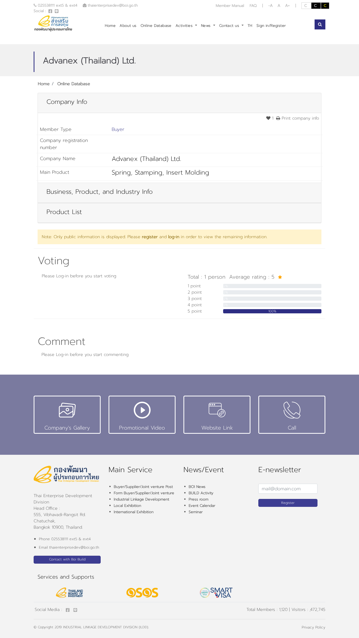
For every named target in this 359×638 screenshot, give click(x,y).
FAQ (253, 5)
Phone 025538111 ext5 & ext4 (65, 539)
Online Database (156, 25)
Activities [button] (185, 25)
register (150, 237)
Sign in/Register (271, 25)
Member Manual (230, 5)
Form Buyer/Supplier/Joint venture (144, 493)
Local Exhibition (127, 505)
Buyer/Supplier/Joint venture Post (143, 486)
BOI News (197, 486)
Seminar (196, 512)
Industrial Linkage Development (141, 499)
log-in (173, 237)
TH (250, 25)
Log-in (62, 276)
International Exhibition (133, 512)
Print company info (299, 118)
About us (128, 25)
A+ (287, 5)
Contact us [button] (230, 25)
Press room (198, 499)
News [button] (206, 25)
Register (288, 502)
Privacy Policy (313, 627)
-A (271, 5)
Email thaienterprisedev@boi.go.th (69, 547)
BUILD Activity (201, 493)
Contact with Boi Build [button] (67, 559)
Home (110, 25)
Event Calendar (202, 505)
